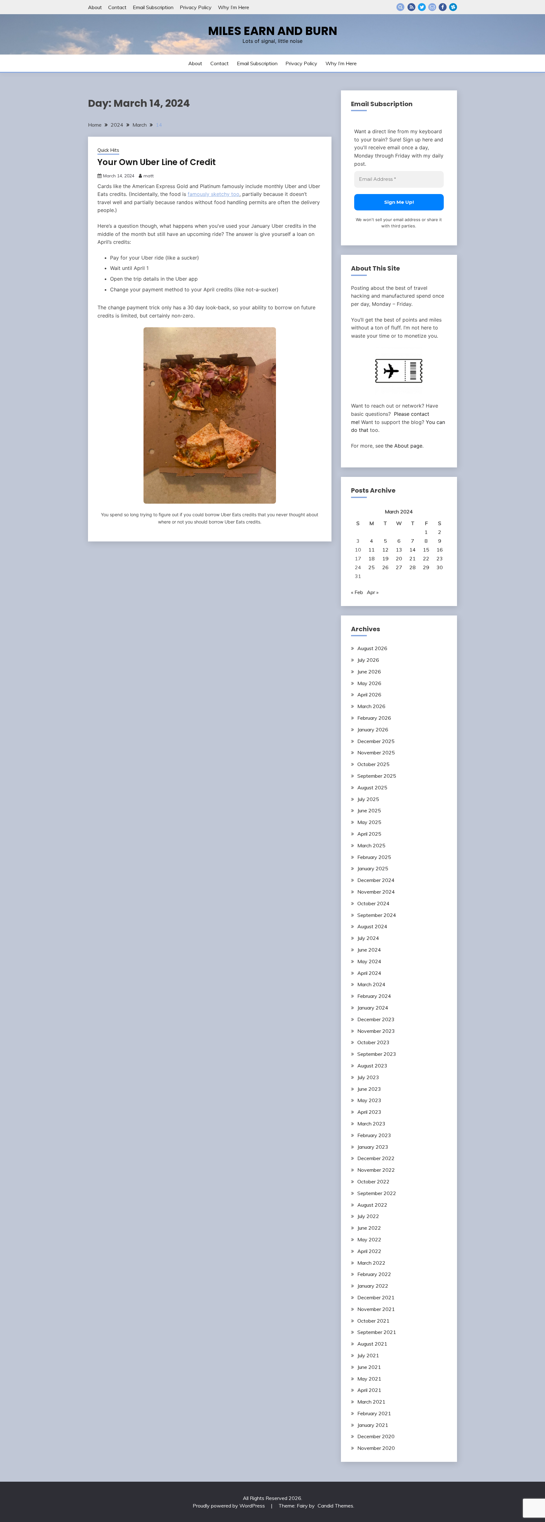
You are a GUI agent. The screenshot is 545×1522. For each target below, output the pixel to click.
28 (412, 567)
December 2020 (376, 1436)
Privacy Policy (196, 7)
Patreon (453, 7)
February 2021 (374, 1413)
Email (432, 7)
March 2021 (371, 1402)
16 (440, 549)
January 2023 (372, 1147)
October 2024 (373, 903)
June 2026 (369, 671)
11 (371, 549)
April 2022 (369, 1251)
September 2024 (376, 915)
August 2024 (372, 926)
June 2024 (369, 950)
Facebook (443, 7)
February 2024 (374, 996)
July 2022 (368, 1216)
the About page (403, 446)
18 (371, 558)
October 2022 (373, 1181)
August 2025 (372, 787)
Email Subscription (153, 7)
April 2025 (369, 834)
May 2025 (369, 822)
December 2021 (376, 1297)
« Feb (357, 592)
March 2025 (371, 845)
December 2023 (376, 1019)
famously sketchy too (213, 194)
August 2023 (372, 1065)
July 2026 (368, 660)
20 (399, 558)
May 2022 (369, 1239)
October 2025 (373, 764)
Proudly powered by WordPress (229, 1505)
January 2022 (372, 1286)
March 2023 (371, 1123)
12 (385, 549)
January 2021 (372, 1425)
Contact (117, 7)
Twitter (422, 7)
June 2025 (369, 810)
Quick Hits (108, 150)
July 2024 (368, 938)
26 (385, 567)
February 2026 (374, 718)
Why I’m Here (233, 7)
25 (371, 567)
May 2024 (369, 961)
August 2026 (372, 648)
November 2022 (376, 1170)
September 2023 (376, 1054)
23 (440, 558)
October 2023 (373, 1042)
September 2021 (376, 1332)
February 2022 (374, 1274)
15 (426, 549)
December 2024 (376, 880)
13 (399, 549)
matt (149, 176)
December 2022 (376, 1158)
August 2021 (372, 1344)
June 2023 (369, 1089)
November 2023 (376, 1031)
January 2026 (372, 729)
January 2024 (372, 1007)
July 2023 (368, 1077)
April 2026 (369, 694)
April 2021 (369, 1390)
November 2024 (376, 892)
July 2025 (368, 799)
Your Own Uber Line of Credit (156, 162)
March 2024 (371, 984)
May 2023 (369, 1100)
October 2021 (373, 1321)
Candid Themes (335, 1505)
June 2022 (369, 1228)
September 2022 (376, 1193)
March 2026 (371, 706)
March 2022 (371, 1263)
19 (385, 558)
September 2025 (376, 776)
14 (412, 549)
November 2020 (376, 1448)
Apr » (372, 592)
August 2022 (372, 1205)
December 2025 (376, 741)
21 (412, 558)
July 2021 (368, 1355)
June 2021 (369, 1367)
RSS (411, 7)
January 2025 (372, 868)
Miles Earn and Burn (272, 31)
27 (399, 567)
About (95, 7)
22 (426, 558)
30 (440, 567)
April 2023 (369, 1112)
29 (426, 567)
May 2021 (369, 1379)
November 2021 (376, 1309)
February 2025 (374, 857)
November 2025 (376, 752)
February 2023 (374, 1135)
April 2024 (369, 973)
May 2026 (369, 683)
